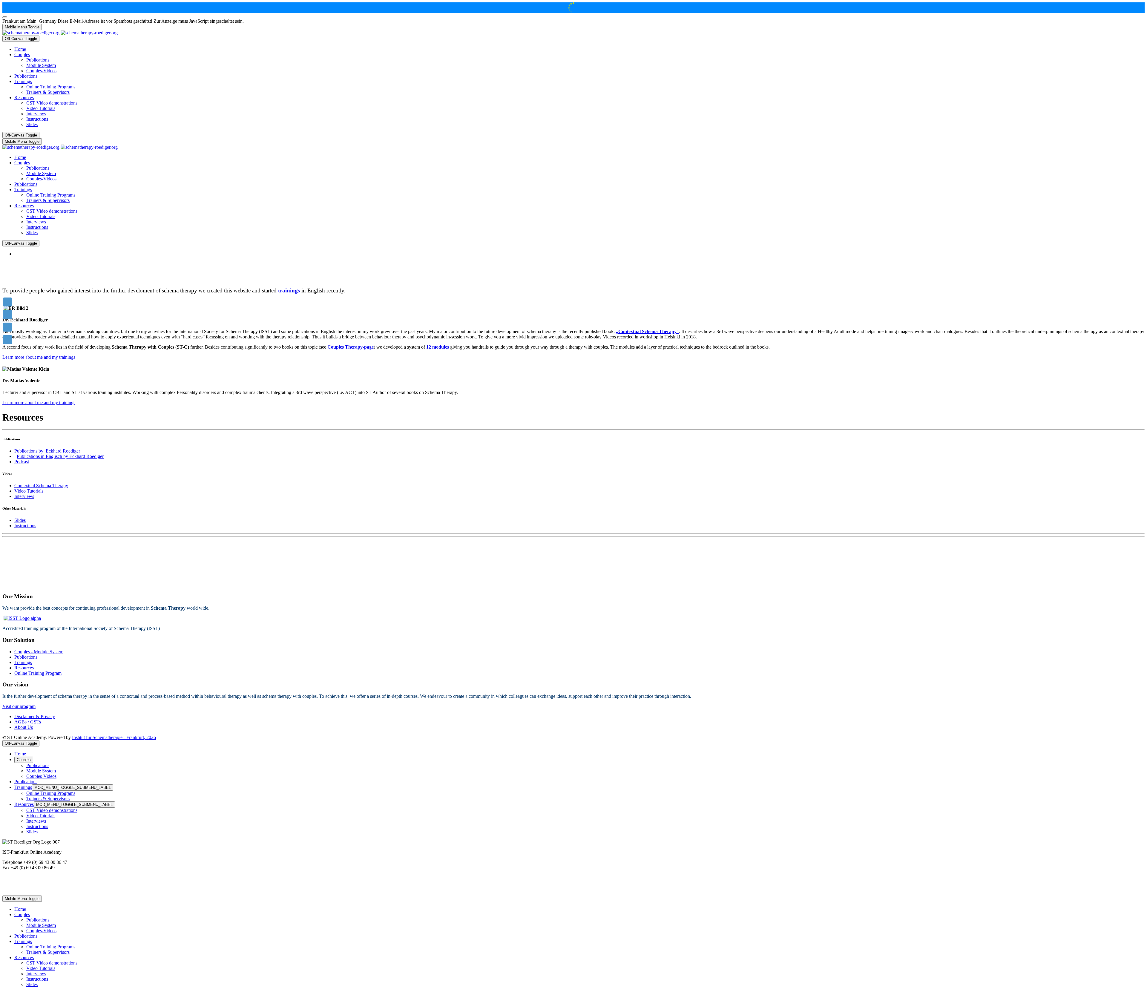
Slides (20, 520)
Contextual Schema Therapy (41, 485)
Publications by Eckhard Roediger (47, 450)
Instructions (25, 525)
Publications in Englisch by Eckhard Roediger (60, 456)
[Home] (7, 302)
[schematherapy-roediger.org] (60, 32)
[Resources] (7, 339)
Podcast (21, 461)
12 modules (437, 346)
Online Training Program (38, 673)
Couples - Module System (38, 651)
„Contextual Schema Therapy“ (647, 331)
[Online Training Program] (7, 314)
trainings (289, 290)
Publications (25, 657)
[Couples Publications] (7, 327)
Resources (24, 667)
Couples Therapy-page (350, 346)
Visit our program (19, 706)
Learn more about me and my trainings (38, 357)
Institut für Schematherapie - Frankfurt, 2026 (114, 737)
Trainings (23, 662)
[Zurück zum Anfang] (4, 17)
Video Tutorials (28, 490)
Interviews (24, 496)
